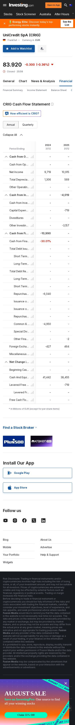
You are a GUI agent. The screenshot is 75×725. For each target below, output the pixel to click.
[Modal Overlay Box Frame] (34, 702)
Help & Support (49, 554)
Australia (45, 14)
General (8, 81)
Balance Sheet (59, 90)
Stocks (8, 14)
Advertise (46, 547)
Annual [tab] (11, 124)
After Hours (62, 14)
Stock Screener (26, 14)
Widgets (8, 562)
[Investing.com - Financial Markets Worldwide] (21, 5)
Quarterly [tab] (27, 124)
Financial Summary (13, 90)
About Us (45, 539)
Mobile (7, 547)
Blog (5, 539)
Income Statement (37, 90)
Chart (23, 81)
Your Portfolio (11, 554)
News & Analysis (43, 81)
